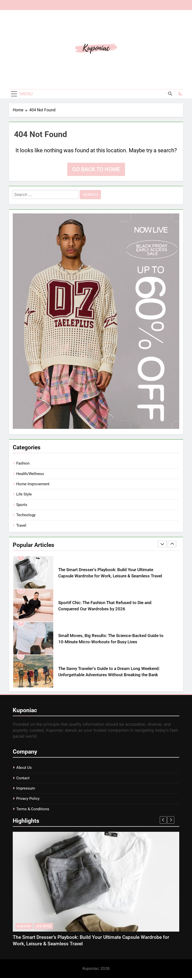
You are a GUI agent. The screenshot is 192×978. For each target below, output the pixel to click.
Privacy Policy (28, 798)
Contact (23, 778)
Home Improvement (33, 484)
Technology (26, 515)
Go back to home (96, 169)
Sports (21, 504)
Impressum (25, 788)
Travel (21, 525)
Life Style (24, 494)
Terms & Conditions (32, 809)
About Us (24, 767)
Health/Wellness (30, 474)
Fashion (23, 463)
